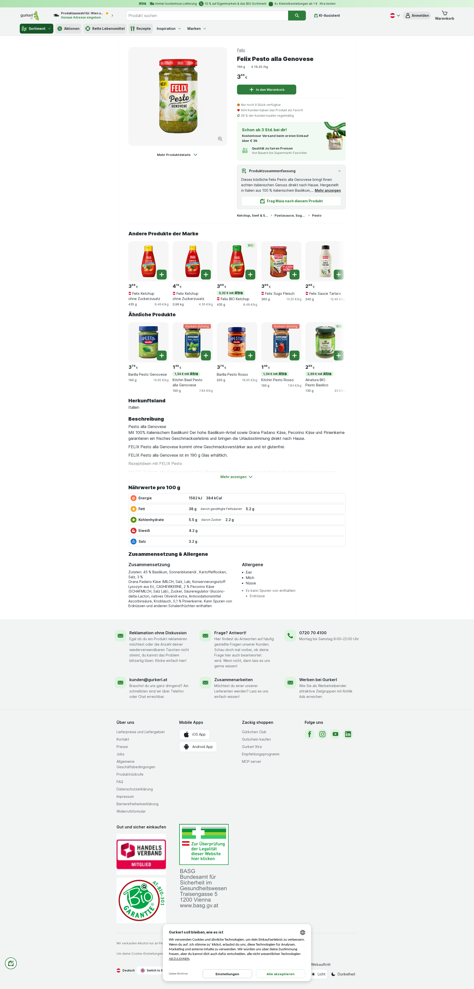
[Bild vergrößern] (220, 139)
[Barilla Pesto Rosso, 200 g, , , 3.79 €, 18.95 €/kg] (237, 342)
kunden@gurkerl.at (148, 679)
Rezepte (144, 28)
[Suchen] (297, 15)
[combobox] (207, 15)
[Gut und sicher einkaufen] (141, 900)
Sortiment (37, 28)
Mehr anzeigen (328, 190)
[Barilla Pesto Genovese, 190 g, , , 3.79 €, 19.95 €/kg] (148, 342)
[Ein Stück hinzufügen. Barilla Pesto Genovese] (162, 355)
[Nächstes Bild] (336, 259)
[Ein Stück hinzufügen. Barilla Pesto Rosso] (250, 355)
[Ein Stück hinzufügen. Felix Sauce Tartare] (339, 275)
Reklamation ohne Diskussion (158, 632)
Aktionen (71, 28)
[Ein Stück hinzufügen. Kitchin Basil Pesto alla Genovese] (206, 355)
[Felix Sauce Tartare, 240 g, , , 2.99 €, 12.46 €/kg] (325, 261)
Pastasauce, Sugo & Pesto (290, 215)
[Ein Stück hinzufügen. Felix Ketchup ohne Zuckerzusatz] (162, 275)
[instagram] (322, 734)
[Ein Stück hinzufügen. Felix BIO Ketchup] (250, 275)
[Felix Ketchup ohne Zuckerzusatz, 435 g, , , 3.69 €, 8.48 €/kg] (148, 261)
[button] (417, 15)
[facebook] (310, 734)
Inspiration (166, 28)
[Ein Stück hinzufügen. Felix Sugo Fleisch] (294, 275)
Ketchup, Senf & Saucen (253, 215)
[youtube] (335, 734)
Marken (194, 28)
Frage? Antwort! (230, 632)
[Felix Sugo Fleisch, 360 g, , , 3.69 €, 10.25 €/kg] (281, 261)
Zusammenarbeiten (233, 679)
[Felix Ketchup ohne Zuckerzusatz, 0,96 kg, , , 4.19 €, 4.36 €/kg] (193, 261)
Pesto (316, 215)
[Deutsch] (394, 15)
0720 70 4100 (313, 632)
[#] (204, 844)
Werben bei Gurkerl (318, 679)
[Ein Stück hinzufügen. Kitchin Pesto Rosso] (294, 355)
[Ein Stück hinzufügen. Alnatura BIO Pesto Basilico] (339, 355)
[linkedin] (348, 734)
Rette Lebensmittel (108, 28)
